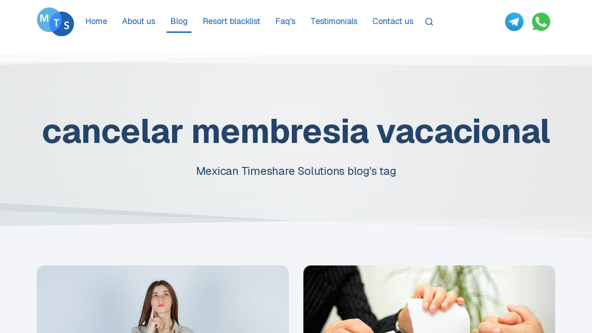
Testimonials (334, 21)
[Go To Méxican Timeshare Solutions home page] (55, 21)
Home (96, 21)
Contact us (392, 21)
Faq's (285, 21)
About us (138, 21)
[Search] (429, 22)
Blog (179, 21)
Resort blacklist (231, 21)
